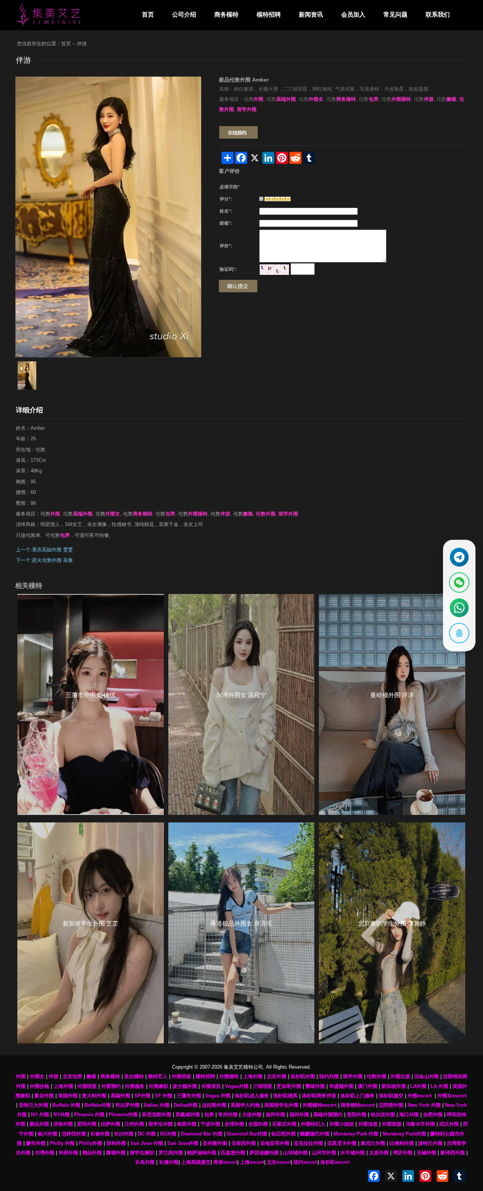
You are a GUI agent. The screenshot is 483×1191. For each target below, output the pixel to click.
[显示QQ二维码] (459, 633)
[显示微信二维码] (459, 582)
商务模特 (226, 14)
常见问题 (395, 14)
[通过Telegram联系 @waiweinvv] (459, 557)
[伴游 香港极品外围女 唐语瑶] (241, 932)
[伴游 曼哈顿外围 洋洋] (392, 704)
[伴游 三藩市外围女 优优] (90, 704)
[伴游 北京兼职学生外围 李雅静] (392, 932)
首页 (148, 14)
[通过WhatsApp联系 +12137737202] (459, 608)
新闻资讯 (311, 14)
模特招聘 (269, 14)
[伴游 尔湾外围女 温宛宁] (241, 704)
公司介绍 (184, 14)
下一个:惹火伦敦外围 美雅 (44, 560)
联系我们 (438, 14)
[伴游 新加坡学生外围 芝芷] (90, 932)
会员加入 (353, 14)
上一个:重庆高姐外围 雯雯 (44, 549)
